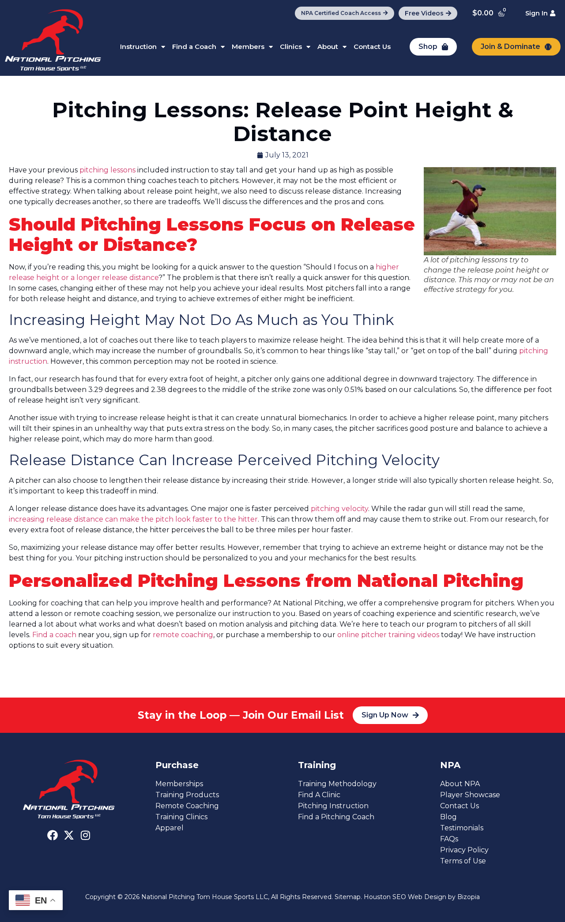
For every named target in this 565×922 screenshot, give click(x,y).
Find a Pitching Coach (336, 817)
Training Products (187, 795)
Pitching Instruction (333, 806)
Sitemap (348, 897)
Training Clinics (181, 817)
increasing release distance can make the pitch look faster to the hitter (133, 519)
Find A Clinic (319, 795)
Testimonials (461, 828)
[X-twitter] (69, 835)
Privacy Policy (464, 850)
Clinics (291, 46)
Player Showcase (470, 795)
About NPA (460, 784)
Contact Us (372, 46)
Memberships (179, 784)
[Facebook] (52, 835)
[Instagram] (85, 835)
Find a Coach (194, 46)
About (327, 46)
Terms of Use (463, 861)
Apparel (169, 828)
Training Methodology (337, 784)
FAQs (449, 839)
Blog (448, 817)
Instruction (138, 46)
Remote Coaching (187, 806)
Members (248, 46)
